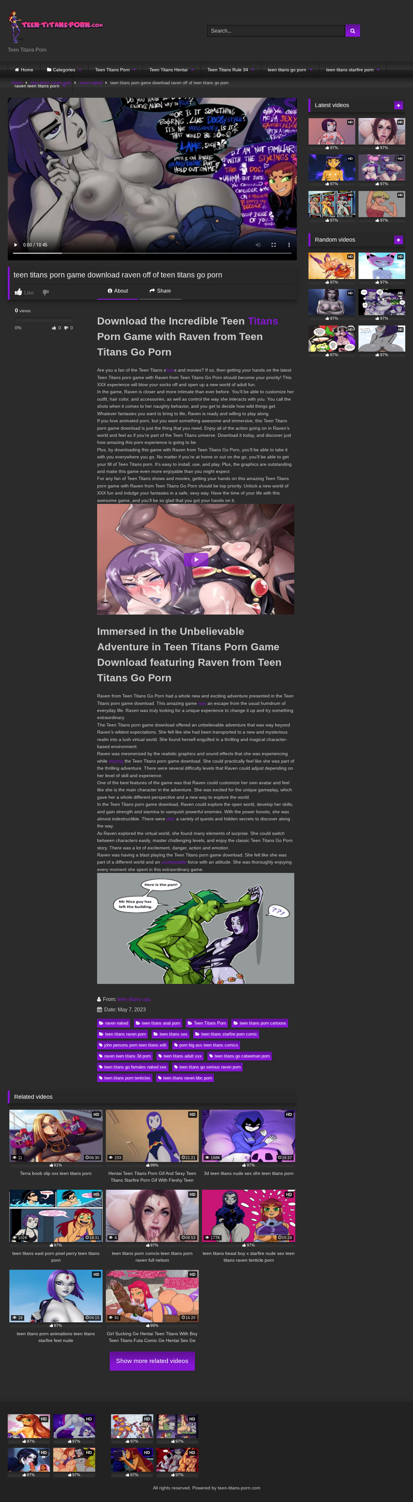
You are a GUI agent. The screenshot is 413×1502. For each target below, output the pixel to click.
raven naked (116, 1023)
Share (163, 291)
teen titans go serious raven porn (210, 1067)
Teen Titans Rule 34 (227, 69)
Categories (64, 69)
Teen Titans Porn (112, 69)
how (170, 370)
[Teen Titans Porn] (56, 25)
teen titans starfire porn (350, 69)
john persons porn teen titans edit (135, 1045)
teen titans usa (134, 999)
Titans (263, 321)
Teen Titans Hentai (168, 69)
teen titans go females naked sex (135, 1067)
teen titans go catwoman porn (242, 1056)
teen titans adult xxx (183, 1056)
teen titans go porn (287, 69)
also (170, 818)
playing (116, 761)
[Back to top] (393, 1483)
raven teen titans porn (37, 85)
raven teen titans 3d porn (127, 1056)
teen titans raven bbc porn (187, 1078)
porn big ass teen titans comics (208, 1045)
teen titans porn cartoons (263, 1023)
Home (27, 69)
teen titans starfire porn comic (229, 1034)
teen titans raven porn (125, 1034)
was (202, 703)
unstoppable (173, 862)
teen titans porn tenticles (127, 1078)
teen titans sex (173, 1034)
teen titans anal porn (161, 1023)
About (120, 291)
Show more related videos (152, 1360)
